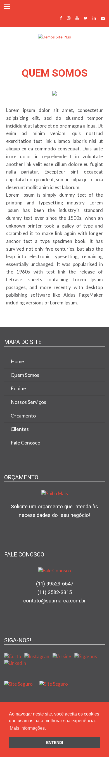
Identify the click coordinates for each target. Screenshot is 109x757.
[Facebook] (61, 18)
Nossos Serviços (28, 402)
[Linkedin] (94, 18)
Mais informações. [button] (28, 728)
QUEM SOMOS (54, 73)
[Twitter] (85, 18)
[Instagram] (68, 18)
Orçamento (23, 415)
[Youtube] (77, 18)
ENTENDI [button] (54, 742)
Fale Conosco (25, 442)
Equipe (18, 388)
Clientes (20, 429)
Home (17, 361)
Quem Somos (25, 375)
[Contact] (103, 18)
